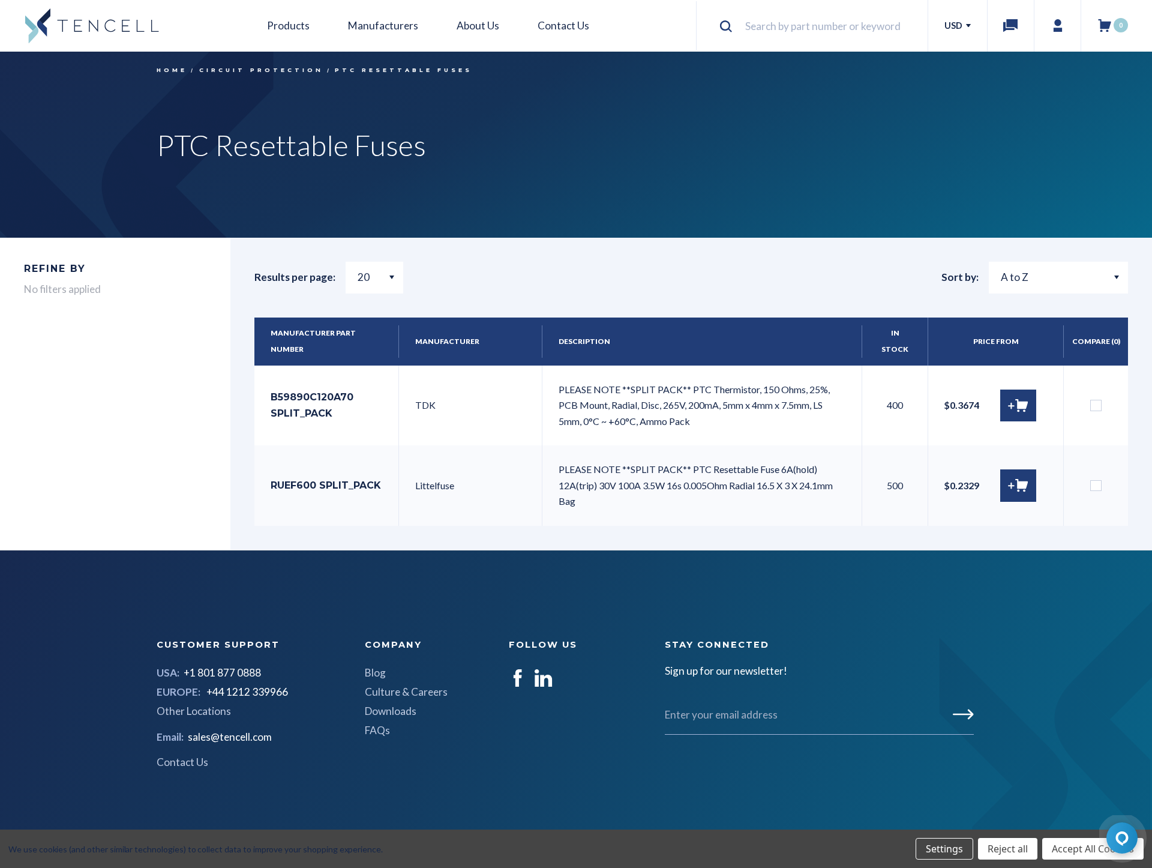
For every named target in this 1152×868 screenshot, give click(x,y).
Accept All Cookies (1093, 848)
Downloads (390, 711)
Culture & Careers (406, 692)
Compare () (1096, 341)
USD (954, 25)
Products (288, 25)
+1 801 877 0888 (222, 672)
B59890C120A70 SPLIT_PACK (312, 405)
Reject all (1008, 848)
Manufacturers (383, 25)
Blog (375, 672)
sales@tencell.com (230, 737)
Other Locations (194, 711)
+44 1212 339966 (247, 692)
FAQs (377, 730)
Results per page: (294, 277)
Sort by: (960, 277)
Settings (944, 848)
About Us (478, 25)
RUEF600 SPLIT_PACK (325, 485)
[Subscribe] (963, 714)
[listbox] (1058, 278)
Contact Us (563, 25)
